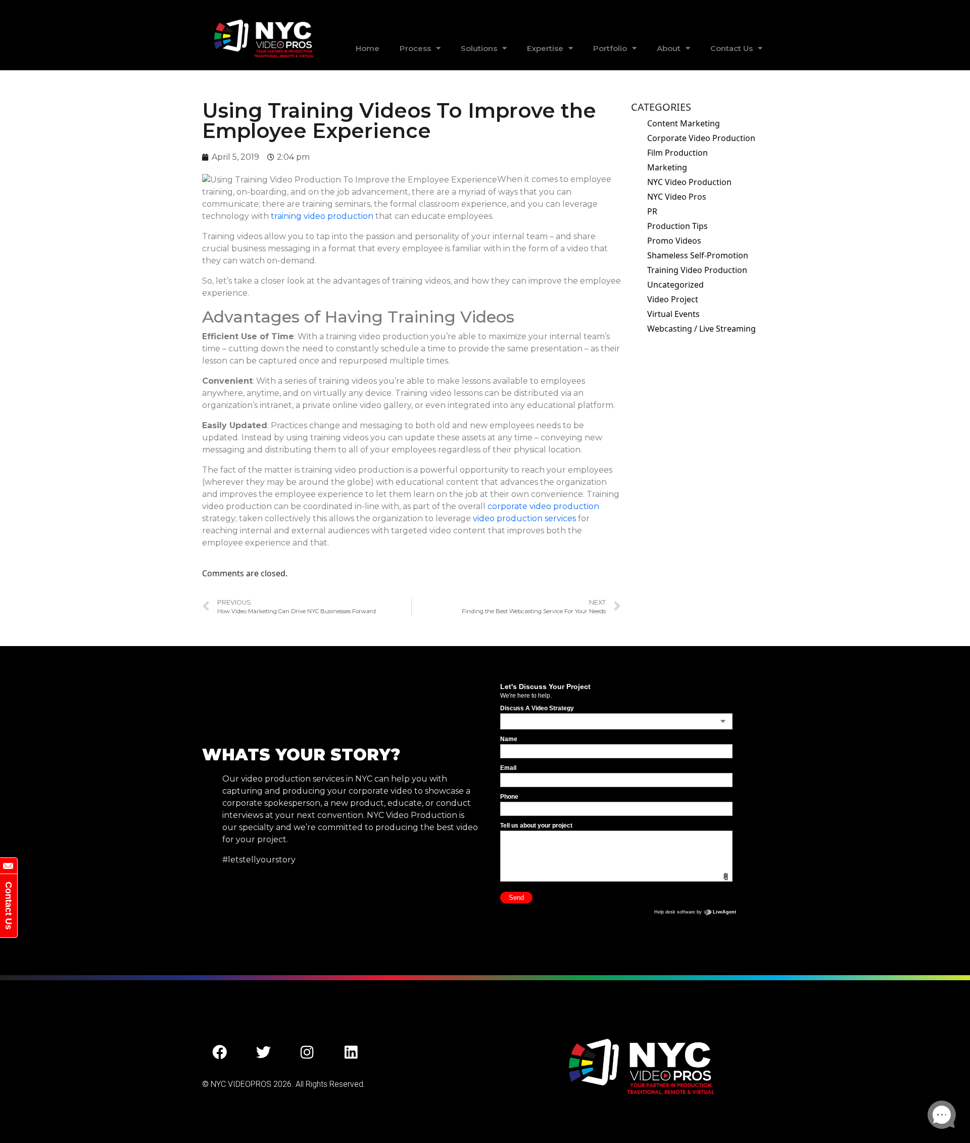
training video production (322, 216)
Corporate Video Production (701, 138)
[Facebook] (219, 1052)
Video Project (672, 299)
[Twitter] (263, 1052)
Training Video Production (697, 270)
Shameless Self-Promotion (697, 255)
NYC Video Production (689, 182)
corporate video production (543, 506)
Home (367, 48)
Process (415, 48)
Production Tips (677, 226)
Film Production (677, 152)
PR (652, 211)
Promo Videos (674, 240)
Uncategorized (675, 284)
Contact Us (731, 48)
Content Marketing (683, 123)
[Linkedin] (351, 1052)
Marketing (667, 167)
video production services (524, 518)
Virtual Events (673, 313)
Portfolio (610, 48)
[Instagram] (307, 1052)
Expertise (545, 48)
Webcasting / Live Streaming (701, 328)
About (669, 48)
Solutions (479, 48)
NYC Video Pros (676, 196)
